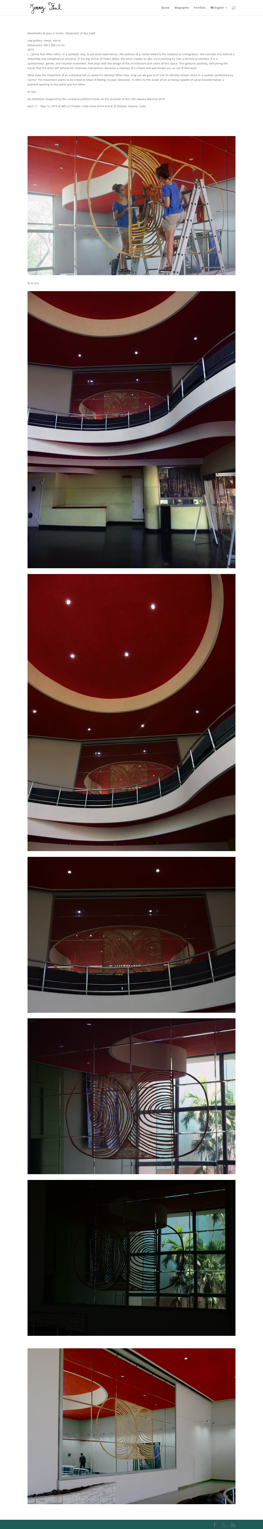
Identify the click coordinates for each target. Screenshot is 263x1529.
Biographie (182, 7)
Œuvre (165, 7)
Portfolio (200, 7)
